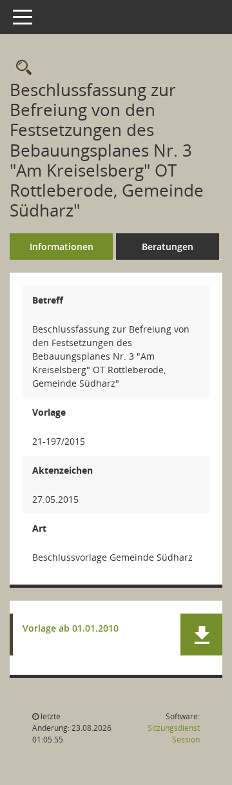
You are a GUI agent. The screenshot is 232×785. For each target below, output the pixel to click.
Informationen (61, 246)
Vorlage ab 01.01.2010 (71, 628)
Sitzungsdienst (174, 733)
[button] (201, 634)
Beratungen (167, 246)
